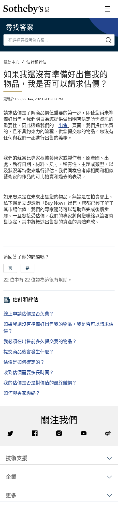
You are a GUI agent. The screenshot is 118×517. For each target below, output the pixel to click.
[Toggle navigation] (107, 9)
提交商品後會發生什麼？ (28, 352)
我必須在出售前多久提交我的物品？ (40, 341)
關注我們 (59, 420)
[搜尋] (109, 40)
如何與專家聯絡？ (21, 393)
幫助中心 (11, 62)
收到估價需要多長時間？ (28, 372)
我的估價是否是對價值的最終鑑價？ (40, 383)
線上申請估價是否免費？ (28, 314)
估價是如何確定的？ (24, 362)
